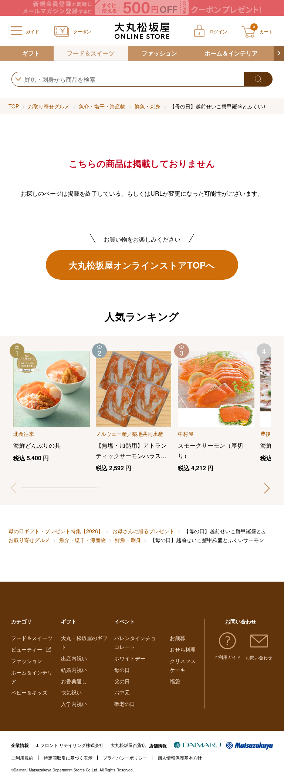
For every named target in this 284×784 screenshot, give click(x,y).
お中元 (122, 692)
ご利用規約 (22, 757)
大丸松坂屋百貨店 (128, 745)
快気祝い (71, 692)
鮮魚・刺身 (147, 106)
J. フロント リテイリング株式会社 (70, 745)
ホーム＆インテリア (231, 53)
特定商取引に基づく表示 (68, 757)
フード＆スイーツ (90, 53)
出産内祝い (74, 658)
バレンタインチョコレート (135, 642)
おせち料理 (183, 649)
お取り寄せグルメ (49, 106)
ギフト (31, 53)
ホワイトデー (129, 658)
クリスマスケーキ (183, 665)
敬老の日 (124, 703)
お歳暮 (177, 638)
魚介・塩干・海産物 (102, 106)
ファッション (159, 53)
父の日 (122, 681)
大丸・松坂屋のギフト (84, 642)
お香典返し (74, 681)
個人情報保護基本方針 (180, 757)
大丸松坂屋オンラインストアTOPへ (142, 265)
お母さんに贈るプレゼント (143, 531)
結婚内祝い (74, 669)
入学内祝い (74, 703)
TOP (14, 106)
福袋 (175, 681)
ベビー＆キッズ (29, 692)
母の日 (122, 669)
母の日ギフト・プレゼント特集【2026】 (56, 531)
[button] (279, 53)
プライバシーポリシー (125, 757)
